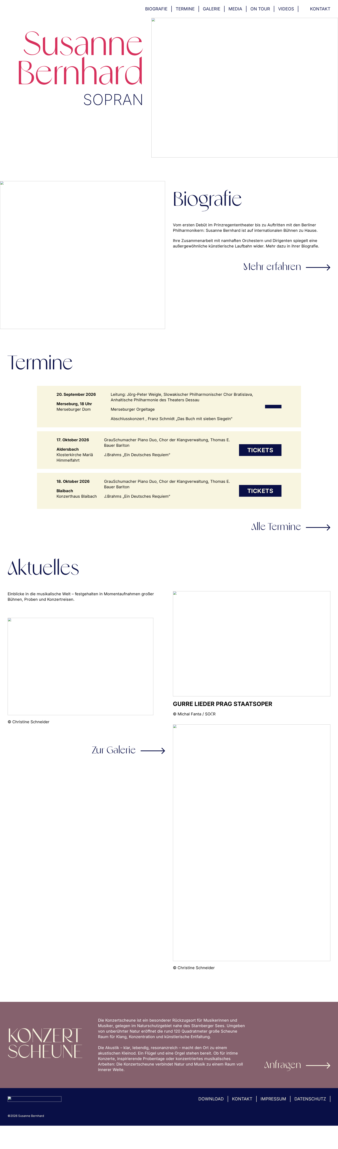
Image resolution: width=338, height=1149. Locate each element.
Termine (185, 8)
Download (211, 1098)
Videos (286, 8)
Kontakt (320, 8)
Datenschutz (310, 1098)
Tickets (260, 450)
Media (235, 8)
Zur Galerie (114, 750)
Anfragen (282, 1065)
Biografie (156, 8)
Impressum (273, 1098)
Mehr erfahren (272, 267)
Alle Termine (276, 527)
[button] (8, 1140)
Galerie (211, 8)
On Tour (260, 8)
